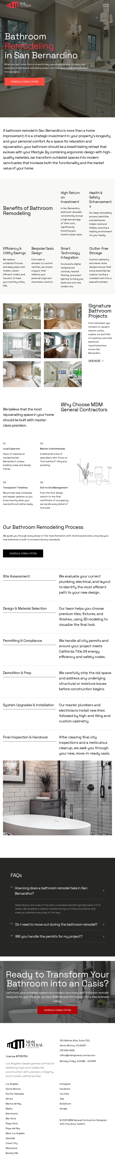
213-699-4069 (67, 1050)
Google (63, 1108)
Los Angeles (12, 1083)
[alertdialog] (57, 1170)
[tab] (57, 890)
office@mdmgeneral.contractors (77, 1055)
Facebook (65, 1088)
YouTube (64, 1093)
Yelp (62, 1098)
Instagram (65, 1083)
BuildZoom (65, 1103)
